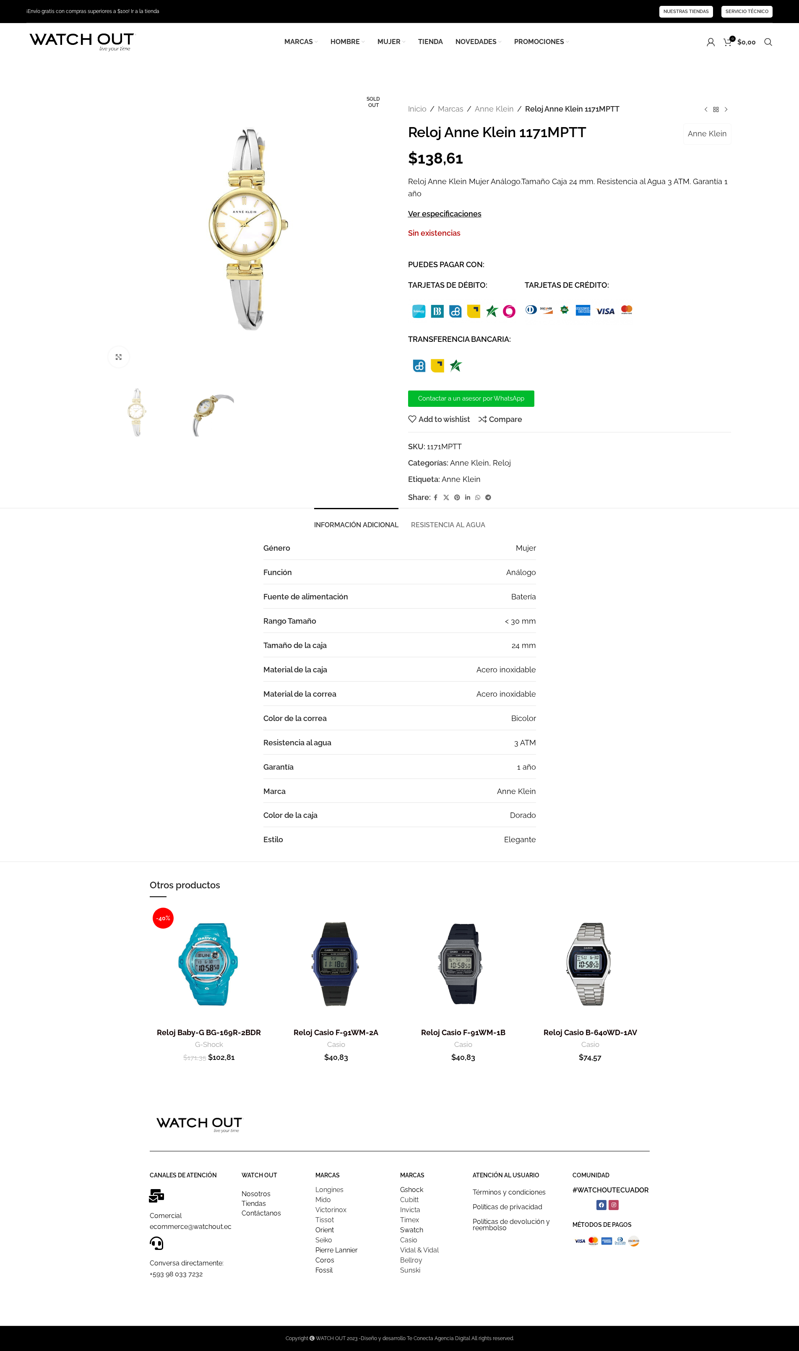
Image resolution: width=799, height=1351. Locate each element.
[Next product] (726, 110)
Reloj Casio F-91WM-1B (463, 1032)
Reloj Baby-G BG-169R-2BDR (209, 1032)
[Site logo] (82, 41)
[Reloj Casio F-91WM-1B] (463, 964)
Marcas (450, 108)
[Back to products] (716, 110)
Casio (336, 1044)
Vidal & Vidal (419, 1250)
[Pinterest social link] (457, 497)
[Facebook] (601, 1205)
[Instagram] (614, 1205)
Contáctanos (261, 1213)
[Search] (768, 42)
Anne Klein (494, 108)
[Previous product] (706, 110)
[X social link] (446, 497)
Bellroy (411, 1260)
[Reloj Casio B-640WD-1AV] (590, 964)
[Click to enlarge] (118, 356)
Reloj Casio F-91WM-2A (336, 1032)
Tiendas (254, 1204)
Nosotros (256, 1194)
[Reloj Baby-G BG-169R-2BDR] (209, 964)
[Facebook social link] (436, 497)
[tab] (356, 521)
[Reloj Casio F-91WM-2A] (336, 964)
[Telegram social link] (488, 497)
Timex (409, 1220)
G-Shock (209, 1044)
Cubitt (409, 1200)
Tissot (324, 1220)
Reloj (502, 462)
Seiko (323, 1240)
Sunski (410, 1270)
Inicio (417, 108)
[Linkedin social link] (468, 497)
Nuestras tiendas (686, 11)
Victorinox (330, 1210)
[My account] (711, 42)
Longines (329, 1190)
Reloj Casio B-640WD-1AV (590, 1032)
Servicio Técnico (747, 11)
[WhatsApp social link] (478, 497)
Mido (323, 1200)
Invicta (410, 1210)
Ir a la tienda (145, 11)
